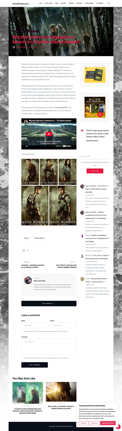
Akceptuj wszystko (108, 423)
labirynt (26, 238)
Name (23, 321)
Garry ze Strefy (90, 186)
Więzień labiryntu (40, 238)
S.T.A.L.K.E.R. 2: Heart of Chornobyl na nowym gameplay (96, 189)
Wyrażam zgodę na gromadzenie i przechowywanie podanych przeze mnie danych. (46, 358)
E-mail (52, 321)
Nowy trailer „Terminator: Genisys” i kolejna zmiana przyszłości (61, 407)
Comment (24, 337)
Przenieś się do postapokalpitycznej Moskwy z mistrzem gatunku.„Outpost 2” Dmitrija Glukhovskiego (28, 411)
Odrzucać (94, 423)
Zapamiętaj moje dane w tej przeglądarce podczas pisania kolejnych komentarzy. (46, 331)
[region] (97, 415)
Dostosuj (83, 423)
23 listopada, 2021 (28, 406)
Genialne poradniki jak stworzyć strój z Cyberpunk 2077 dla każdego (95, 215)
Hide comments (47, 303)
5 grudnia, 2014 (61, 403)
